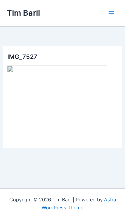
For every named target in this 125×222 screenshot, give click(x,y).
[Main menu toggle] (111, 13)
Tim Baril (23, 13)
